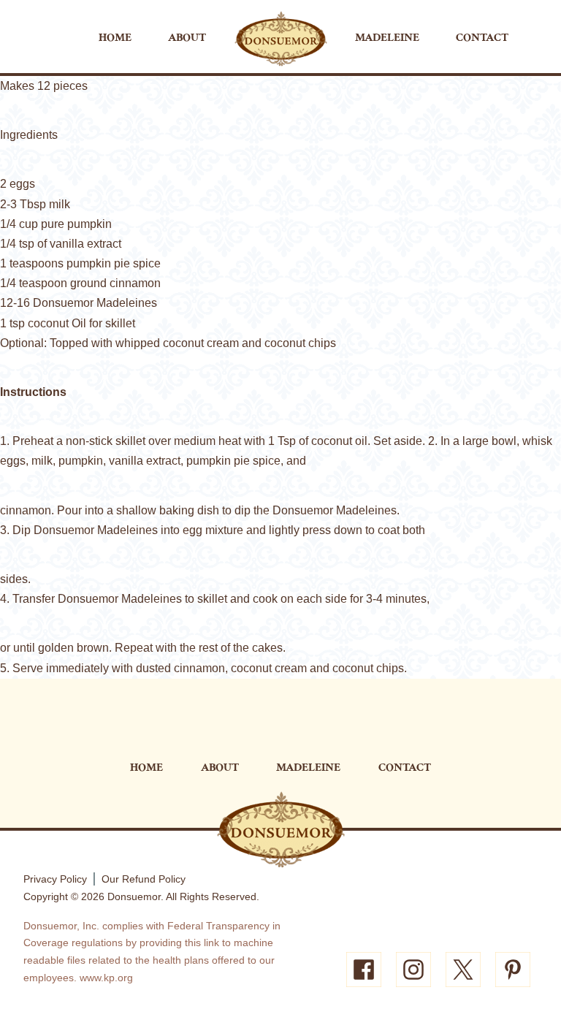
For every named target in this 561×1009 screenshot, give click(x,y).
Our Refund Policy (144, 879)
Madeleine (387, 37)
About (187, 37)
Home (115, 37)
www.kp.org (106, 977)
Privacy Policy (55, 879)
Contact (482, 37)
